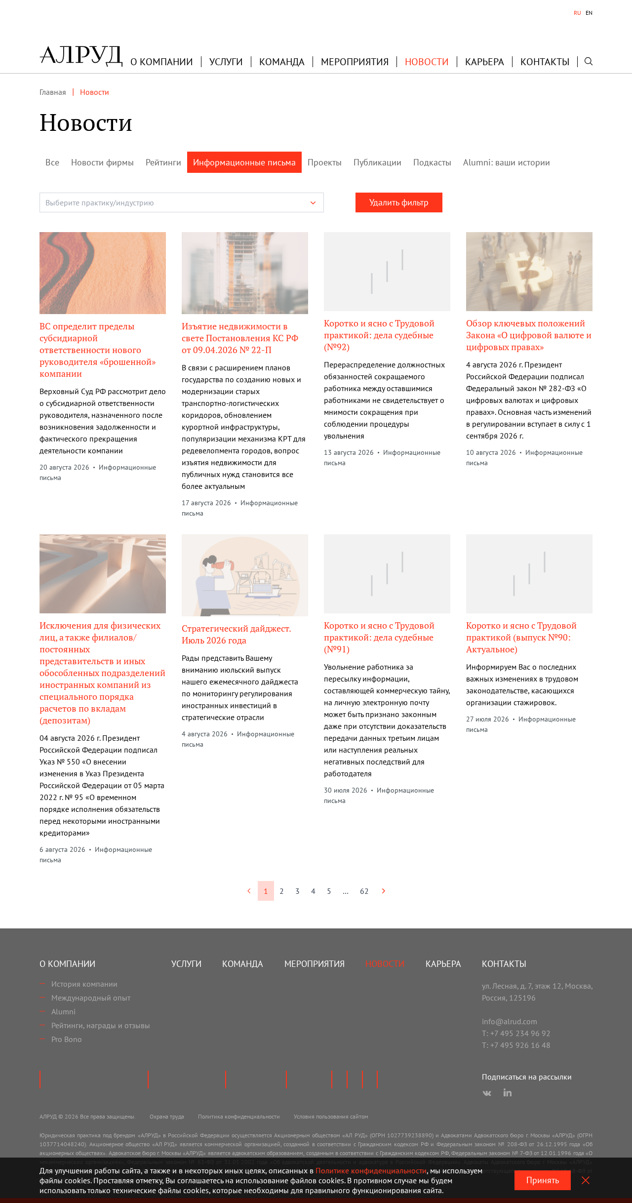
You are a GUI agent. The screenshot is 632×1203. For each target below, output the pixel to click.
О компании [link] (161, 62)
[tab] (577, 13)
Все (52, 162)
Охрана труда (167, 1116)
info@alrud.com (509, 1021)
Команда (282, 61)
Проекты (325, 162)
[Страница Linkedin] (508, 1093)
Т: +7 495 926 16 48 (516, 1045)
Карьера (484, 61)
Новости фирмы (102, 162)
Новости (427, 61)
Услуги (226, 61)
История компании (84, 984)
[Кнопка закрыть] (585, 1180)
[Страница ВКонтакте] (487, 1093)
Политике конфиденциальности (371, 1170)
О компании (67, 963)
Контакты (544, 61)
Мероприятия (355, 61)
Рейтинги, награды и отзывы (100, 1025)
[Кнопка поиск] (588, 61)
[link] (249, 891)
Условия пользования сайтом (331, 1116)
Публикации (377, 162)
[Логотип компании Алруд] (81, 56)
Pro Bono (66, 1039)
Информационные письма (244, 162)
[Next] (383, 891)
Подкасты (432, 162)
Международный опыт (90, 998)
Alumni (63, 1011)
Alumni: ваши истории (506, 162)
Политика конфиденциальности (239, 1116)
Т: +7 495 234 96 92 (516, 1033)
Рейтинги (163, 162)
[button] (161, 62)
